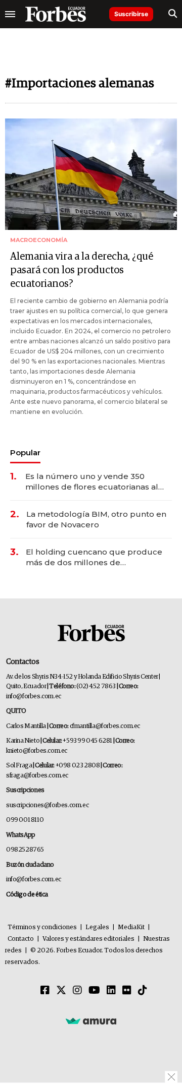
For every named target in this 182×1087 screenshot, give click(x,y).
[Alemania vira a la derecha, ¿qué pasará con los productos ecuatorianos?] (91, 174)
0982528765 (25, 850)
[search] (172, 14)
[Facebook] (45, 990)
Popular (25, 452)
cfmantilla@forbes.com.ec (105, 726)
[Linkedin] (111, 990)
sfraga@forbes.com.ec (37, 775)
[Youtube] (94, 990)
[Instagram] (77, 990)
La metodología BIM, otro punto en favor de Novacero (96, 519)
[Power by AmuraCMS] (91, 1020)
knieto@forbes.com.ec (36, 751)
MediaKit (131, 927)
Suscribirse (131, 14)
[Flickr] (126, 990)
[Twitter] (61, 990)
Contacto (21, 939)
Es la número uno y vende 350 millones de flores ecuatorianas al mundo (91, 481)
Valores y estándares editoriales (88, 939)
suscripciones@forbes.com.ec (47, 805)
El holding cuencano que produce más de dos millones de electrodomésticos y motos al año (94, 557)
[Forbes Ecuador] (55, 14)
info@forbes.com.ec (33, 696)
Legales (97, 927)
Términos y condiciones (42, 927)
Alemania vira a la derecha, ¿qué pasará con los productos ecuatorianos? (81, 270)
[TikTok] (142, 990)
